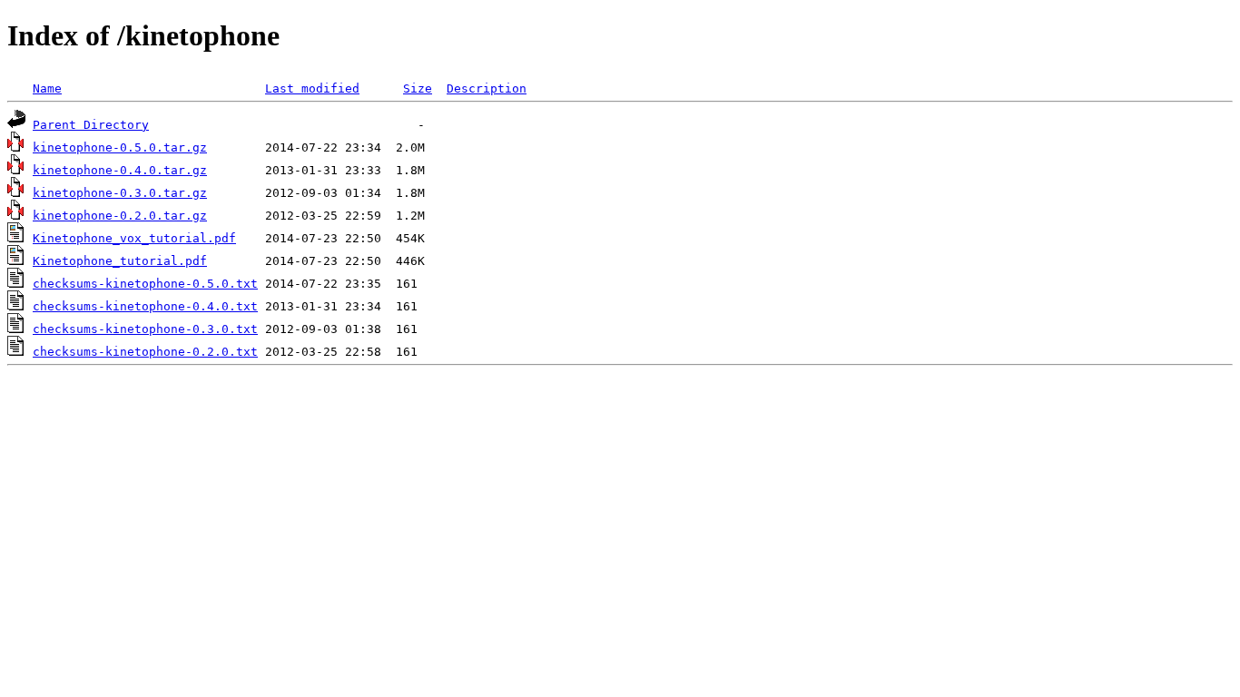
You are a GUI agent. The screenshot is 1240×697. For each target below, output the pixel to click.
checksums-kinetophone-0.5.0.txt (145, 283)
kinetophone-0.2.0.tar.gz (120, 215)
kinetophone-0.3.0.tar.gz (120, 193)
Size (417, 88)
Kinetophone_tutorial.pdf (120, 261)
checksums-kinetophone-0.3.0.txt (145, 329)
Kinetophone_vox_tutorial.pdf (134, 238)
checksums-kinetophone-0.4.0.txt (145, 306)
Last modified (312, 88)
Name (47, 88)
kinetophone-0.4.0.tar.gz (120, 170)
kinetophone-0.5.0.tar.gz (120, 147)
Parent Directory (91, 125)
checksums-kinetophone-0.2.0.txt (145, 351)
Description (487, 88)
